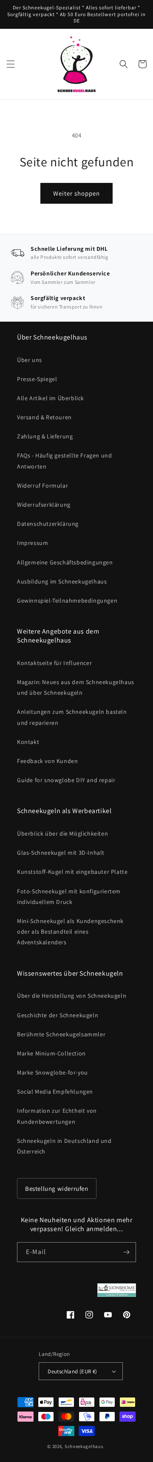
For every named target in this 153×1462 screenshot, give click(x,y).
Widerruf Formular (42, 485)
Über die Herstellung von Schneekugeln (71, 995)
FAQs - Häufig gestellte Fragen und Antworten (64, 461)
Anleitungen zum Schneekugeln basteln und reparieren (72, 717)
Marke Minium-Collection (51, 1053)
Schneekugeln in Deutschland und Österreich (64, 1146)
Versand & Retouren (44, 417)
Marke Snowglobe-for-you (52, 1072)
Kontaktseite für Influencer (54, 663)
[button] (10, 64)
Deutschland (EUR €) (72, 1371)
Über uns (29, 360)
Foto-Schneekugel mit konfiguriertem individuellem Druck (69, 896)
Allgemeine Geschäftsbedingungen (65, 562)
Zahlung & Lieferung (45, 436)
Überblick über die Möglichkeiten (62, 833)
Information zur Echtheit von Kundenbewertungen (57, 1116)
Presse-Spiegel (37, 379)
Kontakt (28, 742)
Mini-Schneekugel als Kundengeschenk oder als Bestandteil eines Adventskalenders (70, 931)
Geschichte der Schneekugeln (57, 1015)
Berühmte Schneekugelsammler (61, 1034)
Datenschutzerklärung (48, 524)
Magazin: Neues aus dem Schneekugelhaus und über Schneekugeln (75, 687)
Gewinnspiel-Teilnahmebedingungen (67, 600)
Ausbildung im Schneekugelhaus (62, 581)
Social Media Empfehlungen (55, 1091)
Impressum (32, 543)
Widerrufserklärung (44, 504)
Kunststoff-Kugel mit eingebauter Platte (72, 872)
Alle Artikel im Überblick (50, 398)
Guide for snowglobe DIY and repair (66, 780)
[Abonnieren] (126, 1252)
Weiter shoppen (76, 193)
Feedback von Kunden (47, 761)
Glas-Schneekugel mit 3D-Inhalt (61, 852)
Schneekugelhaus (85, 1446)
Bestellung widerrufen (56, 1188)
